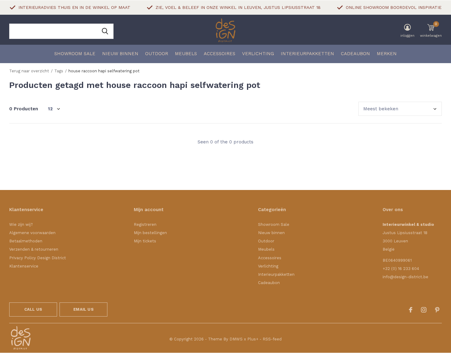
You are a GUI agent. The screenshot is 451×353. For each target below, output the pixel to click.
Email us (83, 309)
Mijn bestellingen (150, 232)
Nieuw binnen (120, 53)
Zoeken (105, 31)
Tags (58, 71)
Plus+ (252, 339)
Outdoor (156, 53)
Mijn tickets (145, 241)
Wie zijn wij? (21, 224)
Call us (33, 309)
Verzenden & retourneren (33, 249)
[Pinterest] (437, 310)
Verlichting (258, 53)
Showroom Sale (74, 53)
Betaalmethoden (25, 241)
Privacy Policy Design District (37, 258)
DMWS (236, 339)
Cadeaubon (355, 53)
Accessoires (219, 53)
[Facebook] (410, 310)
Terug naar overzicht (29, 71)
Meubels (186, 53)
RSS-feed (272, 339)
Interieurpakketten (307, 53)
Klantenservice (23, 266)
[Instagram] (423, 310)
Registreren (145, 224)
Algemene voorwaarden (32, 232)
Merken (387, 53)
